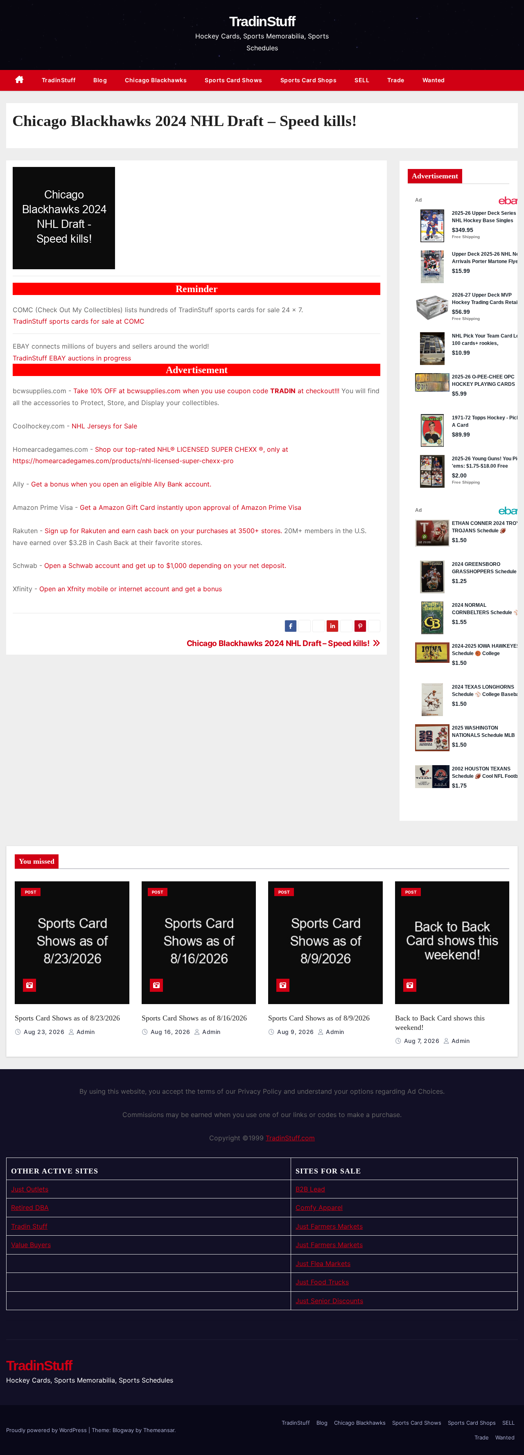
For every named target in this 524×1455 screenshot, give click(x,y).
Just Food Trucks (322, 1282)
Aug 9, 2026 (296, 1031)
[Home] (19, 80)
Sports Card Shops (308, 80)
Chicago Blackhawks (156, 80)
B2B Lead (310, 1189)
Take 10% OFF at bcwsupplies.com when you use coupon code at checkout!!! (206, 391)
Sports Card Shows (233, 80)
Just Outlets (29, 1189)
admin (85, 1031)
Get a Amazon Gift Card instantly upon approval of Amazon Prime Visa (190, 507)
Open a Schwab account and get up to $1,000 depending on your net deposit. (165, 565)
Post (30, 892)
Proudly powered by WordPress (47, 1430)
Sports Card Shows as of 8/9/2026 (319, 1018)
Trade (395, 80)
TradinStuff (262, 21)
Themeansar (158, 1430)
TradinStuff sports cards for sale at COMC (79, 321)
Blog (100, 80)
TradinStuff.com (290, 1138)
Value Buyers (31, 1245)
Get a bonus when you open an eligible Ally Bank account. (121, 484)
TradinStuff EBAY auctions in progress (72, 358)
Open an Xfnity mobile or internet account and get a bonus (130, 589)
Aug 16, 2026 (171, 1031)
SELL (362, 80)
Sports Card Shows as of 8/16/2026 (194, 1018)
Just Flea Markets (323, 1263)
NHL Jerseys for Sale (104, 426)
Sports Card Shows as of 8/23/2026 (67, 1018)
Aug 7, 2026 (422, 1040)
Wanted (433, 80)
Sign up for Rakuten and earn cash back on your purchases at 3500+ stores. (163, 531)
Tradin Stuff (29, 1226)
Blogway (123, 1430)
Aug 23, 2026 (45, 1031)
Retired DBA (30, 1207)
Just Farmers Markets (329, 1226)
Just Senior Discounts (329, 1301)
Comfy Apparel (319, 1207)
